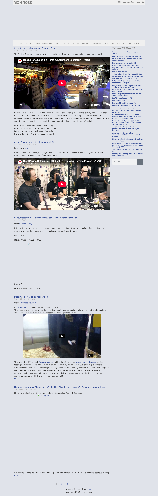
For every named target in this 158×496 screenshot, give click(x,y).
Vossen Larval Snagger (86, 362)
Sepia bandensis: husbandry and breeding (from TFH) (127, 150)
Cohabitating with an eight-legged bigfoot (127, 74)
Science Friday (25, 224)
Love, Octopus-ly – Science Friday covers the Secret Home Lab (45, 218)
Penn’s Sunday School (120, 72)
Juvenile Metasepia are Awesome (124, 108)
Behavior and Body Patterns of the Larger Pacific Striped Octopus (127, 82)
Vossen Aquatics (46, 362)
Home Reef (109, 43)
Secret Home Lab (124, 43)
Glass (136, 43)
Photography (96, 43)
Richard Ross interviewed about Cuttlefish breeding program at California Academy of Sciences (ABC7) (127, 145)
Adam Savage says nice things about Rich (35, 142)
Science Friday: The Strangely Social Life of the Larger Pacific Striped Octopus (127, 77)
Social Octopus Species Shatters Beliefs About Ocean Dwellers (126, 94)
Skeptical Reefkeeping (65, 43)
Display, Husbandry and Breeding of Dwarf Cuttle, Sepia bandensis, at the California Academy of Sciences (127, 122)
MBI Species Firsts (119, 100)
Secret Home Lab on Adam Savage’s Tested (36, 48)
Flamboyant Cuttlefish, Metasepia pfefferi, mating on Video (127, 140)
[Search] (140, 162)
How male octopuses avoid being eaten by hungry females (127, 90)
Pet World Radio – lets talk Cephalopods (126, 105)
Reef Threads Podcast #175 (122, 98)
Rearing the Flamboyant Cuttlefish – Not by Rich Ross (126, 111)
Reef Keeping (82, 43)
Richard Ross (22, 307)
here (26, 148)
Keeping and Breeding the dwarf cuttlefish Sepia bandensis (127, 154)
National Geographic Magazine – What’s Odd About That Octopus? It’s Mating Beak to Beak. (60, 387)
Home (21, 43)
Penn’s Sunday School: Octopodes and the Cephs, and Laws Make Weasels (127, 86)
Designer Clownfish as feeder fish (124, 103)
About (29, 43)
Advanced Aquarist (27, 303)
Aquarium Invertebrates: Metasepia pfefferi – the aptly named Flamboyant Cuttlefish (125, 128)
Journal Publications (44, 43)
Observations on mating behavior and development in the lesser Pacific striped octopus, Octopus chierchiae (126, 116)
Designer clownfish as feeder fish (31, 297)
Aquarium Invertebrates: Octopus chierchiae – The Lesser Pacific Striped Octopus (126, 134)
